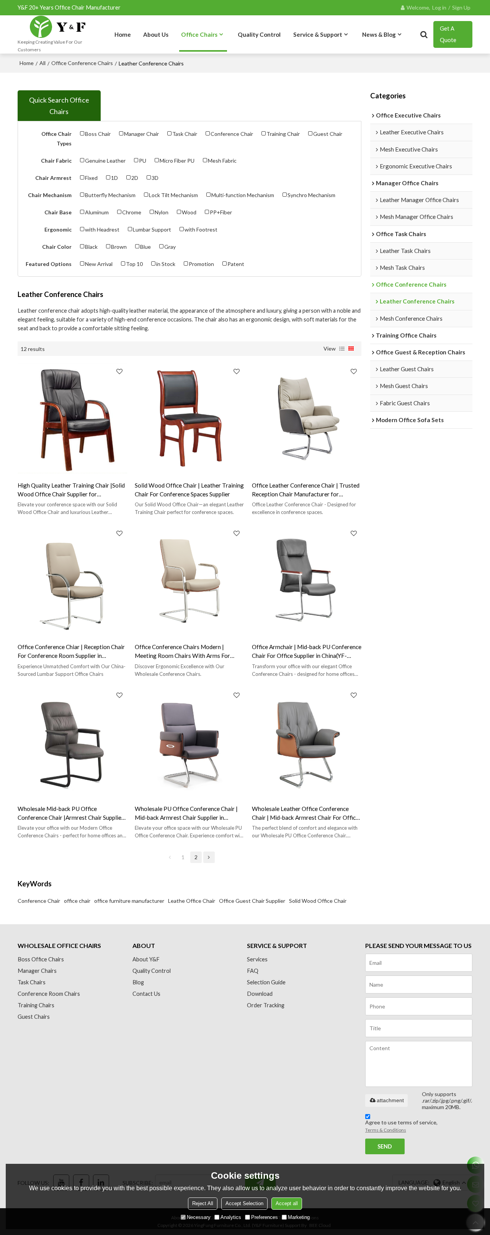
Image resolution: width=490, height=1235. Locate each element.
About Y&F (146, 959)
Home (122, 34)
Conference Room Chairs (49, 993)
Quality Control (259, 34)
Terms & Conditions (385, 1130)
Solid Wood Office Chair (317, 900)
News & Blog (379, 34)
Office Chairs (199, 34)
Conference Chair (39, 900)
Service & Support (317, 34)
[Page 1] (170, 857)
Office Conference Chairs (82, 63)
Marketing (299, 1217)
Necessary (199, 1217)
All (42, 63)
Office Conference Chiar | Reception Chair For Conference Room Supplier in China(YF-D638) (71, 651)
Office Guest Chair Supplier (252, 900)
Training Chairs (36, 1005)
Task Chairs (32, 982)
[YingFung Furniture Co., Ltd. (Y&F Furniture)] (58, 26)
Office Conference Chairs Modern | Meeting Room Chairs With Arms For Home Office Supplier (182, 651)
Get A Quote (448, 34)
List (341, 348)
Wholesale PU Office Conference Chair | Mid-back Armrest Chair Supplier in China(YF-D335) (186, 813)
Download (260, 993)
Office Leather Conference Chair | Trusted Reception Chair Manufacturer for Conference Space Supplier (305, 490)
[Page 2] (209, 857)
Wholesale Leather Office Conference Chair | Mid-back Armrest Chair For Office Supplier (305, 813)
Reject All (202, 1203)
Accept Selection (244, 1203)
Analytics (230, 1217)
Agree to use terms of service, (401, 1126)
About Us (155, 34)
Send (384, 1146)
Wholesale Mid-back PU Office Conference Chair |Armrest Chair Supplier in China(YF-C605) (71, 813)
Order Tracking (265, 1005)
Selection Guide (266, 982)
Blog (138, 982)
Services (257, 959)
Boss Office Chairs (41, 959)
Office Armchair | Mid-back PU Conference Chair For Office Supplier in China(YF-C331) (306, 651)
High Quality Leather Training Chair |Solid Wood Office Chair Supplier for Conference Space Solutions (71, 490)
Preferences (264, 1217)
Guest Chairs (34, 1016)
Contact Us (146, 993)
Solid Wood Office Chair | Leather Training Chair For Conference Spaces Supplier (189, 490)
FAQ (252, 970)
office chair (77, 900)
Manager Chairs (37, 970)
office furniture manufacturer (129, 900)
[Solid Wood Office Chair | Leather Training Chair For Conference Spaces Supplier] (189, 418)
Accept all (287, 1203)
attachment (390, 1100)
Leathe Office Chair (191, 900)
